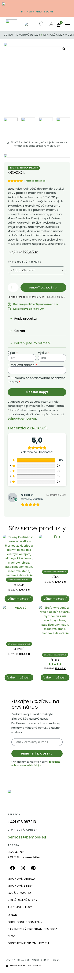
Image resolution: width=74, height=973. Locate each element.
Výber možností (19, 599)
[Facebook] (12, 868)
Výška (42, 352)
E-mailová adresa (21, 365)
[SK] (26, 25)
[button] (67, 25)
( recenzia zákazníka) (35, 180)
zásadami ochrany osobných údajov (35, 763)
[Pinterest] (33, 868)
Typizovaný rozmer (25, 262)
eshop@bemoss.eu (22, 419)
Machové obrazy (28, 34)
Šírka (12, 352)
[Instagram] (23, 868)
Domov (9, 34)
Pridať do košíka (43, 287)
